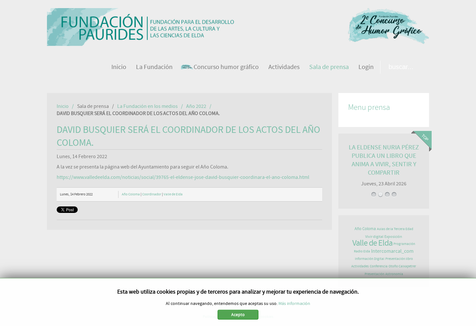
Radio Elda (362, 251)
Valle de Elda (173, 194)
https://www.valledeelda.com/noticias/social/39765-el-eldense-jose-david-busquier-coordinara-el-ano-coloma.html (183, 177)
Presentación (374, 274)
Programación (404, 244)
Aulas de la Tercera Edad (395, 229)
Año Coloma (131, 194)
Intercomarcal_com (392, 251)
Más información (294, 303)
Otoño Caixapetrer (402, 266)
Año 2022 (196, 106)
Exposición (393, 236)
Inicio (63, 106)
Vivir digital (374, 236)
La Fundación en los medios (147, 106)
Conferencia (379, 266)
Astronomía (394, 274)
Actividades (360, 266)
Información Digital (369, 259)
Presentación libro (399, 259)
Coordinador (151, 194)
